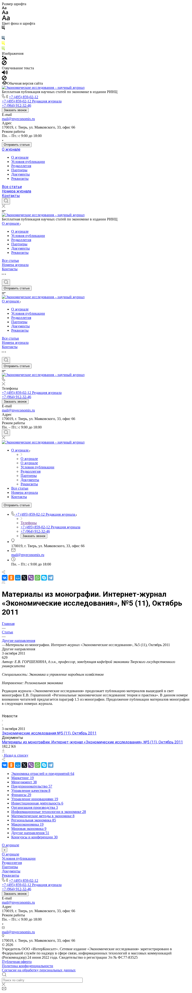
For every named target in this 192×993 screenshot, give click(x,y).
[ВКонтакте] (4, 578)
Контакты (11, 195)
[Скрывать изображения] (4, 64)
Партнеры (19, 170)
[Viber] (31, 578)
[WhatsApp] (37, 578)
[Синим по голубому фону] (3, 39)
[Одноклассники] (11, 578)
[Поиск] (6, 201)
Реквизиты (20, 179)
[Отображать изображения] (4, 58)
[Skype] (44, 578)
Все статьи (12, 186)
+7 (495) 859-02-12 (23, 97)
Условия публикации (28, 162)
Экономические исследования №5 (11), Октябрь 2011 (49, 733)
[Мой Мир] (18, 578)
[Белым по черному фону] (3, 34)
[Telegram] (50, 578)
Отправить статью (17, 144)
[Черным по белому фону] (3, 29)
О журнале (11, 149)
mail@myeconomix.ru (18, 119)
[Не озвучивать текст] (4, 79)
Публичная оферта (17, 962)
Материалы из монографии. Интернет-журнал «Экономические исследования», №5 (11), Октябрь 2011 (92, 742)
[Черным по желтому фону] (3, 44)
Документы (20, 174)
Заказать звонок (15, 110)
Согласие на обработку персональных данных (39, 970)
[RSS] (3, 583)
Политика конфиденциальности (27, 966)
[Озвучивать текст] (5, 73)
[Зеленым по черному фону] (3, 49)
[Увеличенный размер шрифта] (6, 19)
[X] (24, 578)
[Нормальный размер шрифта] (5, 13)
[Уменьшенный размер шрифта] (4, 8)
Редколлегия (21, 166)
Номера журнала (16, 191)
